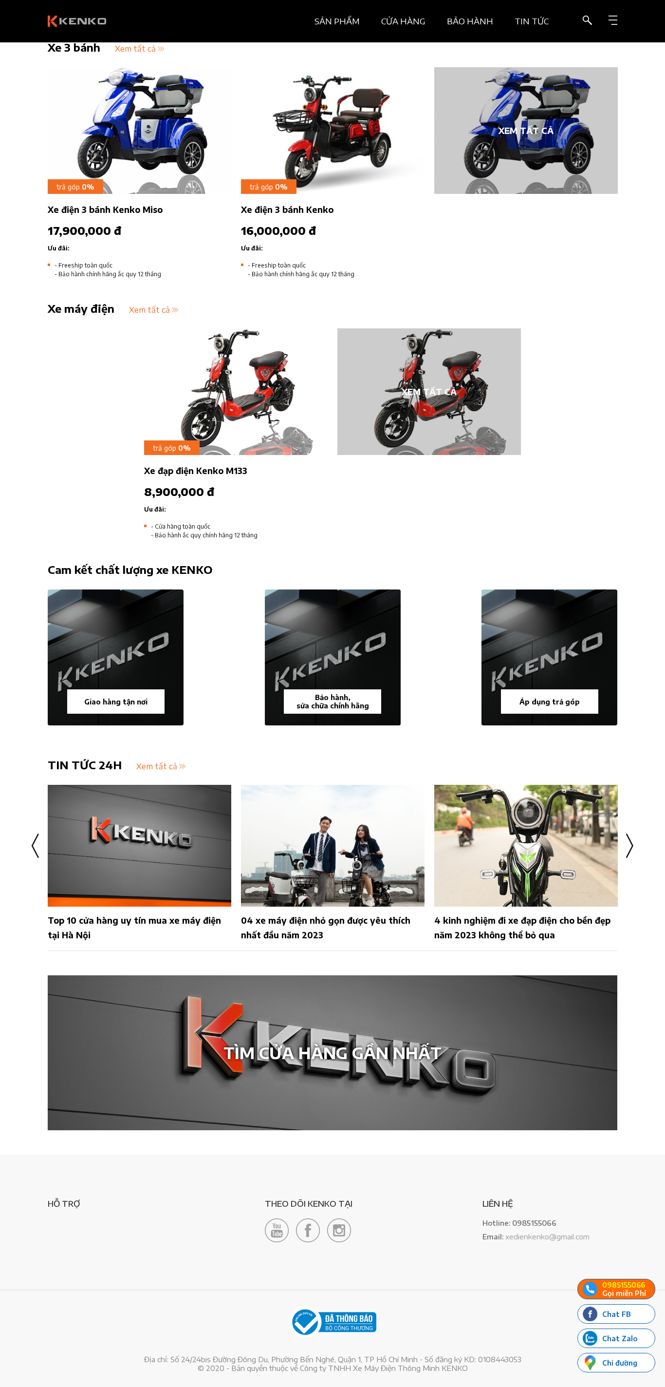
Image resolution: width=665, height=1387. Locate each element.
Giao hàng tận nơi (116, 702)
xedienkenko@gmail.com (547, 1236)
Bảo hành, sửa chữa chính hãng (332, 701)
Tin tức (532, 21)
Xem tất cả (135, 49)
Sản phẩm (337, 21)
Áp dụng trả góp (549, 702)
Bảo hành (470, 21)
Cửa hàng (403, 21)
